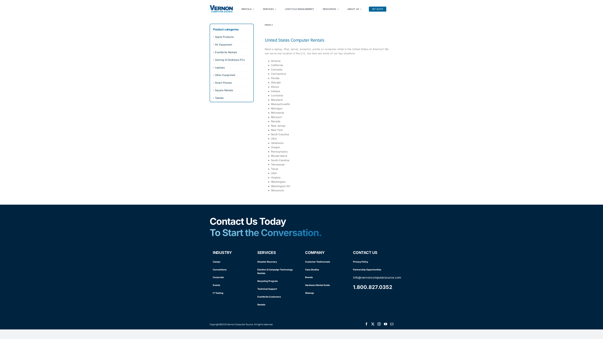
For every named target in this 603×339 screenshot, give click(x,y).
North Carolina (280, 134)
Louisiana (277, 95)
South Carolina (280, 160)
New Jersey (278, 125)
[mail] (391, 324)
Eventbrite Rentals (226, 52)
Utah (274, 173)
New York (277, 130)
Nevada (275, 121)
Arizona (276, 60)
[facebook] (366, 324)
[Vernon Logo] (221, 6)
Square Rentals (224, 90)
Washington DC (280, 186)
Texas (274, 168)
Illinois (275, 86)
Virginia (275, 177)
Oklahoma (277, 143)
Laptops (220, 67)
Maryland (277, 99)
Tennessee (277, 164)
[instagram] (379, 324)
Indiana (275, 91)
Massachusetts (280, 104)
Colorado (276, 69)
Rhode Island (279, 155)
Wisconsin (277, 190)
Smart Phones (223, 82)
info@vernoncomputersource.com (377, 277)
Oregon (275, 147)
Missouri (276, 117)
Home (268, 24)
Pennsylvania (279, 151)
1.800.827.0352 (372, 287)
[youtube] (385, 324)
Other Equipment (225, 75)
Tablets (219, 98)
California (277, 65)
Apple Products (224, 36)
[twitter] (372, 324)
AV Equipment (223, 44)
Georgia (276, 82)
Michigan (276, 108)
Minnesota (277, 112)
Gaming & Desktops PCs (230, 59)
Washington (278, 181)
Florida (275, 78)
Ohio (274, 138)
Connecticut (278, 73)
